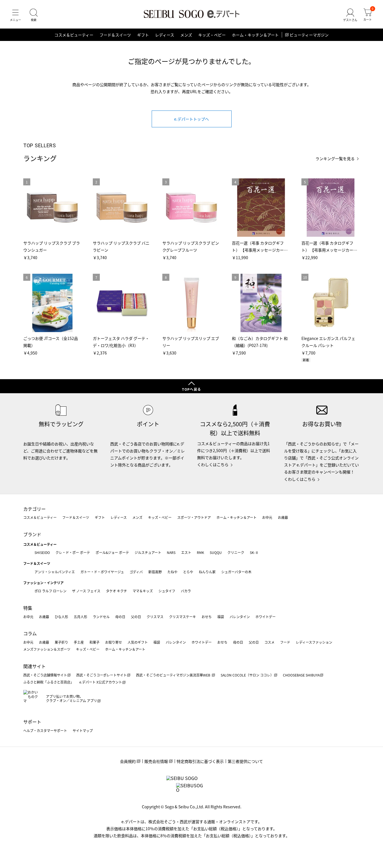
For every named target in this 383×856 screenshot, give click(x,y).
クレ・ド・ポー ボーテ (73, 552)
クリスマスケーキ (182, 616)
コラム (30, 633)
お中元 (267, 517)
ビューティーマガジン (309, 35)
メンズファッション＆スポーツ (46, 649)
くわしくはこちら (213, 464)
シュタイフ (166, 590)
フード (285, 642)
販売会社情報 (156, 761)
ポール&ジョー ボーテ (112, 552)
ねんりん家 (207, 571)
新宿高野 (155, 571)
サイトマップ (83, 730)
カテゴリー (34, 508)
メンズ (186, 35)
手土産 (79, 642)
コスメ (269, 642)
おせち (207, 616)
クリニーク (235, 552)
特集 (27, 607)
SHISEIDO (42, 552)
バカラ (186, 590)
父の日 (136, 616)
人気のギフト (138, 642)
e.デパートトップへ (191, 119)
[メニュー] (15, 15)
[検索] (33, 15)
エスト (186, 552)
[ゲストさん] (350, 15)
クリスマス (155, 616)
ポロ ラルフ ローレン (50, 590)
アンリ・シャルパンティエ (54, 571)
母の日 (120, 616)
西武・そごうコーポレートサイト (101, 675)
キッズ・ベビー (212, 35)
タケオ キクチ (116, 590)
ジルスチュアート (148, 552)
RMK (200, 552)
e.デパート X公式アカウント (100, 682)
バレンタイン (240, 616)
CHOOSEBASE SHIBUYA (301, 675)
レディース (164, 35)
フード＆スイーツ (115, 35)
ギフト (143, 35)
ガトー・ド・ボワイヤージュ (102, 571)
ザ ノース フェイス (86, 590)
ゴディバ (136, 571)
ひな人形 (61, 616)
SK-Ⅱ (254, 552)
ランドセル (101, 616)
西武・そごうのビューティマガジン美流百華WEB (173, 675)
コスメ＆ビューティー (73, 35)
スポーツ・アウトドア (194, 517)
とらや (188, 571)
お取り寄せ (113, 642)
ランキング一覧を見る (335, 158)
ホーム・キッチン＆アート (255, 35)
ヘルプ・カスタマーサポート (45, 730)
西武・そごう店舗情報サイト (45, 675)
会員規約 (128, 761)
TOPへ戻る (191, 389)
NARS (171, 552)
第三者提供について (245, 761)
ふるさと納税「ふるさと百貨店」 (48, 682)
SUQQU (216, 552)
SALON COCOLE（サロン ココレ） (247, 675)
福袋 (220, 616)
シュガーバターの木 (236, 571)
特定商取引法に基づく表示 (200, 761)
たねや (172, 571)
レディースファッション (314, 642)
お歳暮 (283, 517)
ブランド (32, 534)
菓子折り (61, 642)
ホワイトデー (265, 616)
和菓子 (94, 642)
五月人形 (80, 616)
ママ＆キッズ (143, 590)
